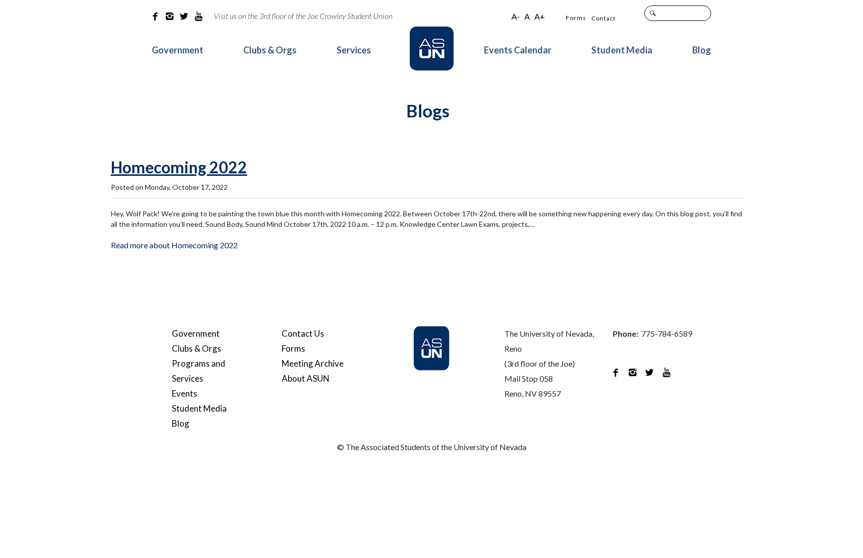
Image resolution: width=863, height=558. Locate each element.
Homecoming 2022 (179, 167)
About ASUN (306, 378)
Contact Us (303, 333)
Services (354, 49)
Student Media (621, 49)
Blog (701, 49)
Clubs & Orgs (270, 49)
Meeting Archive (313, 363)
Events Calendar (517, 49)
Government (177, 49)
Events (184, 393)
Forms (576, 17)
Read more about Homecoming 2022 (174, 245)
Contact (603, 18)
